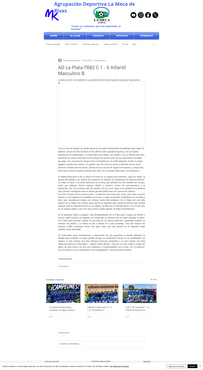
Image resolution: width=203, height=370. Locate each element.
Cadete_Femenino (110, 44)
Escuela (125, 44)
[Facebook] (148, 15)
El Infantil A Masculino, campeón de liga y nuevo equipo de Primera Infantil (62, 308)
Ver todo (153, 279)
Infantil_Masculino (65, 259)
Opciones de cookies (176, 366)
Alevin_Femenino (71, 44)
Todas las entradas (53, 44)
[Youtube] (133, 15)
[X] (155, 15)
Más (134, 44)
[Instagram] (141, 15)
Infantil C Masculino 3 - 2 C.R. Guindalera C (99, 308)
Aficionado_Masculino (91, 44)
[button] (75, 36)
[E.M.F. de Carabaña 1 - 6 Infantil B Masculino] (140, 293)
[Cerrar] (200, 366)
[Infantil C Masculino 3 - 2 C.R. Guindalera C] (102, 293)
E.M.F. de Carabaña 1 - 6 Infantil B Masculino (137, 308)
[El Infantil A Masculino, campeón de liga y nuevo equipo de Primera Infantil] (63, 293)
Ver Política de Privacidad (119, 366)
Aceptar (192, 366)
